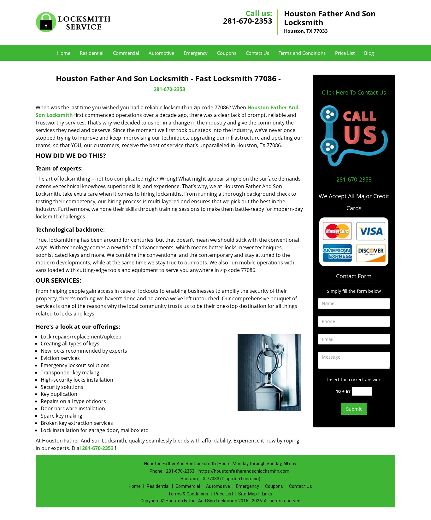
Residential (91, 53)
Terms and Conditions (302, 53)
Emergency (196, 53)
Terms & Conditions (188, 493)
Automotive (161, 53)
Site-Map (247, 493)
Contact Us (257, 53)
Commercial (126, 53)
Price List (345, 53)
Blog (369, 53)
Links (267, 493)
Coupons (226, 53)
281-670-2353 (247, 20)
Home (63, 53)
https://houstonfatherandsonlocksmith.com (243, 471)
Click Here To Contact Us (354, 92)
